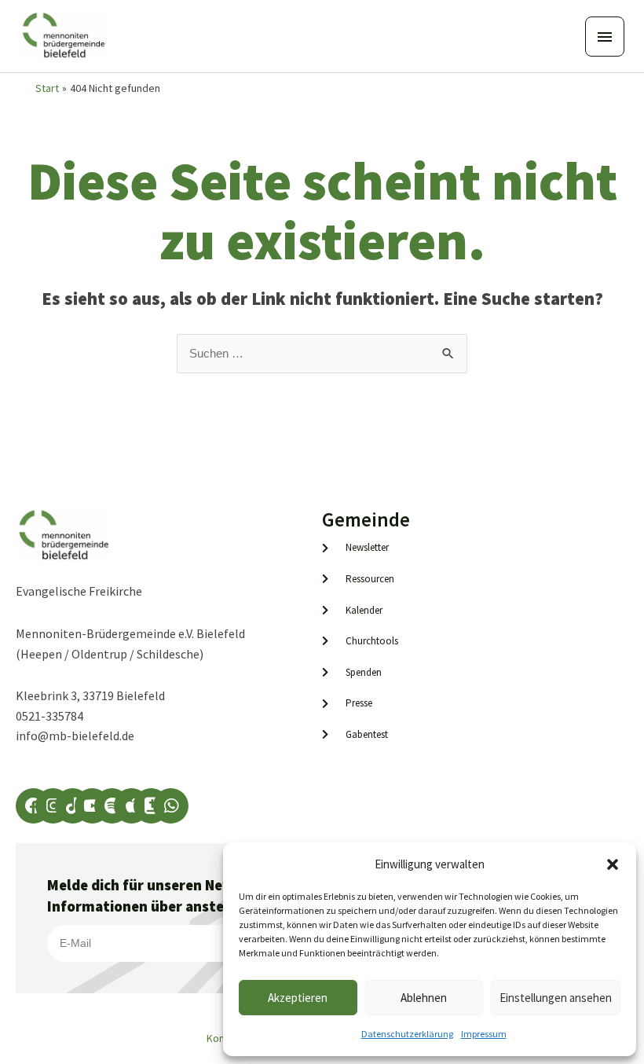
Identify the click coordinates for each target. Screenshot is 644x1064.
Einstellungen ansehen (555, 997)
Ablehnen (424, 997)
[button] (612, 864)
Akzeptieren (297, 997)
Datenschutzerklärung (407, 1034)
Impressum (484, 1034)
